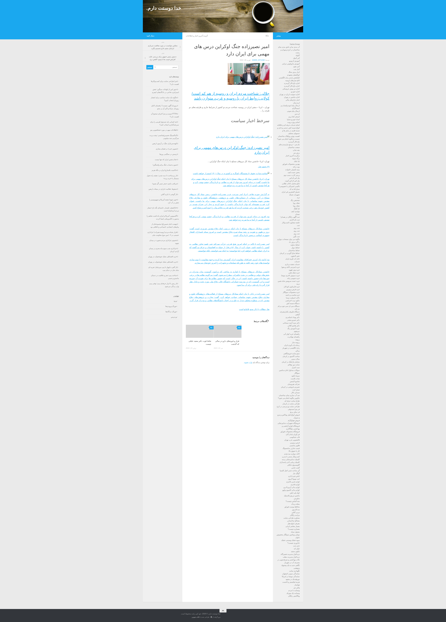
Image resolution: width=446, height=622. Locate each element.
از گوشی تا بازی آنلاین (169, 194)
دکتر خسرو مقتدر (293, 320)
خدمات (297, 262)
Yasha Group (295, 44)
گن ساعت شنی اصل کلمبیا (290, 471)
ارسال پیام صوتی (293, 111)
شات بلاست (295, 379)
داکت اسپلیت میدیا (293, 298)
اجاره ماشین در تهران (292, 97)
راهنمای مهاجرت (293, 337)
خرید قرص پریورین (293, 289)
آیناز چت (297, 69)
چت (298, 225)
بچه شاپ (296, 150)
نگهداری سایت (294, 571)
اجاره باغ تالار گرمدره (292, 83)
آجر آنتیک (296, 58)
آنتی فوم (296, 66)
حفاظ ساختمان (294, 250)
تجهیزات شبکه (294, 195)
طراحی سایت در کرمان (291, 404)
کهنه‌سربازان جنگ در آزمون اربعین (164, 143)
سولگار (297, 373)
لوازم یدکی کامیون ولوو (291, 490)
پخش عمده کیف (294, 172)
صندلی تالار (295, 392)
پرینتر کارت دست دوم (292, 175)
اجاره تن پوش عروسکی (291, 89)
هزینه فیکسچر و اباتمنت (291, 582)
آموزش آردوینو (294, 61)
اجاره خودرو (295, 92)
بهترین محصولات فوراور (291, 164)
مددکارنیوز (296, 510)
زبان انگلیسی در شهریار (291, 348)
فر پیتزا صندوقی (294, 409)
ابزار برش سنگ (294, 72)
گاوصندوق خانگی (293, 465)
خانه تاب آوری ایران (292, 259)
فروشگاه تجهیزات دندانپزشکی (289, 423)
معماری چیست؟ (294, 529)
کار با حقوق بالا (294, 451)
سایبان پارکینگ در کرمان (291, 362)
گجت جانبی (295, 468)
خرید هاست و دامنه (293, 295)
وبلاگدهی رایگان (294, 596)
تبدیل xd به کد (295, 189)
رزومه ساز (296, 342)
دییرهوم (297, 331)
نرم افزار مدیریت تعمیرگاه (290, 554)
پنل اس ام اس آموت (292, 181)
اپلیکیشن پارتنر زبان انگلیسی (289, 78)
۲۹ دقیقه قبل (263, 167)
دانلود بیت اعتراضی (292, 301)
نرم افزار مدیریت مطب (291, 557)
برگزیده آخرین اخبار (293, 156)
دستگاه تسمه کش (293, 303)
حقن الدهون (295, 256)
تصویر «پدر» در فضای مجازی (166, 149)
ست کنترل (296, 367)
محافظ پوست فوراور (292, 507)
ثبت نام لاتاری (295, 220)
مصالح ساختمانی (293, 521)
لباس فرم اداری (294, 476)
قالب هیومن (195, 617)
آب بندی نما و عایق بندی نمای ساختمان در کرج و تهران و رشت (289, 50)
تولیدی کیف (295, 211)
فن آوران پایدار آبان (293, 434)
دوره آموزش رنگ (293, 328)
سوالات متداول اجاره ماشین (289, 370)
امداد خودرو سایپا (293, 119)
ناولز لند (297, 549)
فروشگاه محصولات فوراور (290, 432)
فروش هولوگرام (294, 420)
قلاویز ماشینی (294, 445)
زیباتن (297, 351)
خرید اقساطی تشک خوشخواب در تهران (162, 257)
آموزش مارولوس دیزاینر (291, 64)
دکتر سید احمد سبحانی (291, 323)
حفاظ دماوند (295, 245)
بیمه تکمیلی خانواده (292, 170)
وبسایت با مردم (294, 590)
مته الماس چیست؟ (293, 501)
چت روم (297, 228)
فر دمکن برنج (295, 412)
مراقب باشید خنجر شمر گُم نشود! (164, 184)
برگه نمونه (296, 158)
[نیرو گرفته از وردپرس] (211, 617)
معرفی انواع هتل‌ (294, 523)
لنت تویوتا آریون (294, 479)
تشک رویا (296, 203)
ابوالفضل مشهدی (293, 75)
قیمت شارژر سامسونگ (291, 448)
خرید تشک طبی (294, 273)
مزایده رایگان (295, 515)
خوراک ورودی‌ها (171, 306)
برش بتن (296, 153)
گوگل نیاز (296, 473)
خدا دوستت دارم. (163, 8)
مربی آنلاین (296, 512)
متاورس (297, 498)
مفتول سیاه (295, 532)
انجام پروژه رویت (293, 122)
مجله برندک (295, 504)
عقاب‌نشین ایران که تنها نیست (166, 159)
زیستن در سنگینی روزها (168, 154)
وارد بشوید (248, 362)
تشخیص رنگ (295, 200)
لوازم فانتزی (295, 484)
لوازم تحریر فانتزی (293, 482)
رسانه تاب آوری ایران (292, 345)
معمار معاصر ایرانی (292, 526)
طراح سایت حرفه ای (292, 401)
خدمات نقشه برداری (292, 264)
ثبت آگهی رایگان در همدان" (290, 217)
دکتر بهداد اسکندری (292, 317)
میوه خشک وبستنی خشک (290, 540)
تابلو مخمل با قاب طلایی (291, 183)
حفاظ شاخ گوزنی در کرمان (290, 253)
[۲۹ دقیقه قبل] (242, 137)
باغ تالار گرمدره (294, 142)
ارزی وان (296, 103)
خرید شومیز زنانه (293, 278)
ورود (175, 301)
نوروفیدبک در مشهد (293, 579)
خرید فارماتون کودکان (292, 287)
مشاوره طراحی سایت (292, 518)
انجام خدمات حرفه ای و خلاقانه (288, 125)
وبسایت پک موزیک (293, 593)
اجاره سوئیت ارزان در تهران (289, 94)
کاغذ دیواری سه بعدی (292, 454)
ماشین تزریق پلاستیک (292, 496)
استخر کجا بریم (294, 117)
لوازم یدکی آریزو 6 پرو (292, 487)
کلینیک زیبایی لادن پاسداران (290, 462)
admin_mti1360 (258, 60)
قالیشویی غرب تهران (292, 440)
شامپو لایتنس (295, 381)
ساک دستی (295, 359)
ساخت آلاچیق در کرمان (291, 356)
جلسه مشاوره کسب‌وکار (291, 223)
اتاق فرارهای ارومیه (292, 80)
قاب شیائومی (295, 437)
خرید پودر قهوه (294, 270)
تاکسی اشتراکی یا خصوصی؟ (289, 186)
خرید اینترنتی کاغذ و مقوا (291, 267)
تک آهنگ (297, 209)
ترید (298, 197)
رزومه (297, 340)
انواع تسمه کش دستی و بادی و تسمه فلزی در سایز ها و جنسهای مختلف (288, 130)
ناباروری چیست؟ (293, 543)
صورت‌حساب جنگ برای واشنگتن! (165, 165)
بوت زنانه (296, 167)
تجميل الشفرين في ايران (291, 192)
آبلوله (298, 55)
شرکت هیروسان (294, 384)
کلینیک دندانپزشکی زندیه (291, 459)
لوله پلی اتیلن (295, 493)
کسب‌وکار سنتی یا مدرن (291, 457)
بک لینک (297, 161)
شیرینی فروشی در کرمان (290, 387)
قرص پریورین (295, 443)
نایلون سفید (295, 551)
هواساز (297, 585)
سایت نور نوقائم (294, 365)
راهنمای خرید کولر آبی (291, 334)
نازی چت (296, 546)
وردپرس (174, 317)
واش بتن (297, 588)
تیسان (297, 214)
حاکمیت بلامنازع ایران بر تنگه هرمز (164, 170)
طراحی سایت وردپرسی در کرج (288, 406)
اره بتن (297, 114)
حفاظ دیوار (296, 248)
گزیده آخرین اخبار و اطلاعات (197, 36)
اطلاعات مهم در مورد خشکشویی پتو (163, 130)
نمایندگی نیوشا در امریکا (291, 576)
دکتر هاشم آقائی (294, 326)
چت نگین (296, 236)
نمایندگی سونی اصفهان (291, 574)
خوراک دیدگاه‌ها (171, 312)
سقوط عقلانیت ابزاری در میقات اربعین (162, 189)
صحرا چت (296, 390)
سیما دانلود (295, 376)
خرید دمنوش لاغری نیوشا (290, 275)
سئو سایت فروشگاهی (291, 353)
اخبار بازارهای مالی (293, 100)
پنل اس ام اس (294, 178)
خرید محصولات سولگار (291, 292)
